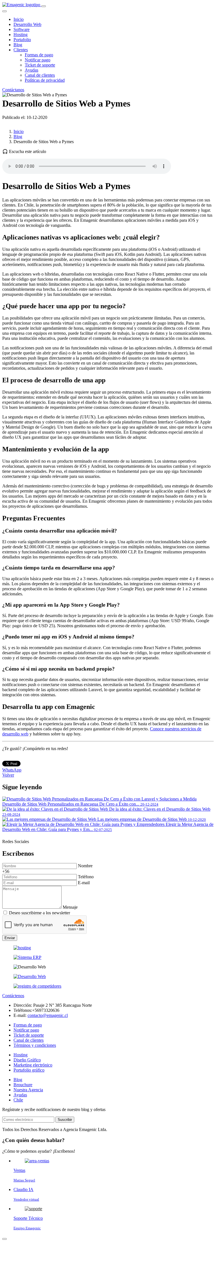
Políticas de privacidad (45, 80)
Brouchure (23, 1084)
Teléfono (86, 876)
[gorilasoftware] (27, 957)
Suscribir (65, 1119)
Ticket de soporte (40, 65)
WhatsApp (11, 770)
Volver (8, 775)
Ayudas (31, 70)
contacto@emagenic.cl (48, 1015)
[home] (21, 4)
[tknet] (37, 986)
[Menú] (43, 6)
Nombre (85, 865)
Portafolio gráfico (29, 1070)
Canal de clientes (40, 75)
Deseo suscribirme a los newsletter (39, 912)
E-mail (84, 882)
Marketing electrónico (33, 1065)
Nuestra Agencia (28, 1089)
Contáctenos (13, 995)
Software (22, 29)
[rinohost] (22, 947)
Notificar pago (37, 59)
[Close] (4, 11)
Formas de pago (39, 54)
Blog (18, 44)
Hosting (21, 34)
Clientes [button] (21, 49)
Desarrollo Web (27, 24)
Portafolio (22, 39)
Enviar (9, 938)
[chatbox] (4, 1239)
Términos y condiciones (35, 1045)
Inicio (19, 19)
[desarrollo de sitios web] (30, 976)
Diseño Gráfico (27, 1059)
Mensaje (70, 907)
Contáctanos (13, 89)
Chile (18, 1099)
